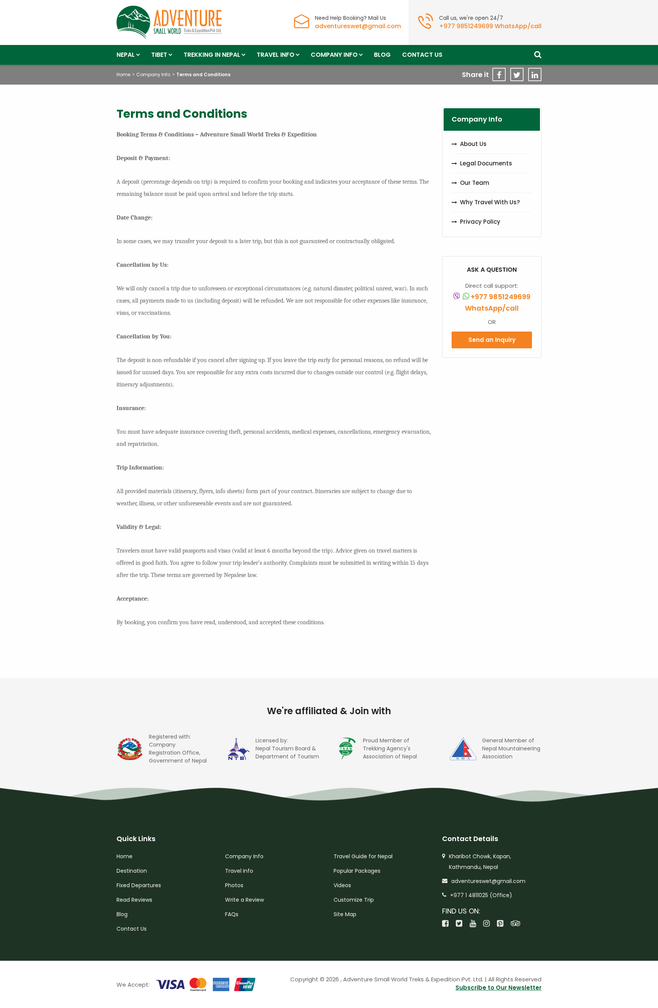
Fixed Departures (139, 885)
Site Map (345, 914)
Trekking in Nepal (212, 54)
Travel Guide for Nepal (363, 856)
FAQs (231, 914)
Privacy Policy (480, 222)
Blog (382, 54)
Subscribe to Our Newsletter (498, 988)
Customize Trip (354, 900)
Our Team (474, 183)
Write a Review (244, 900)
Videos (342, 885)
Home (123, 74)
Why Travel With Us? (490, 202)
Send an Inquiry (492, 340)
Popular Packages (357, 871)
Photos (234, 885)
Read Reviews (134, 900)
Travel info (275, 54)
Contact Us (422, 54)
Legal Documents (486, 163)
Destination (132, 871)
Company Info (334, 54)
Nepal (126, 54)
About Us (473, 144)
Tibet (159, 54)
